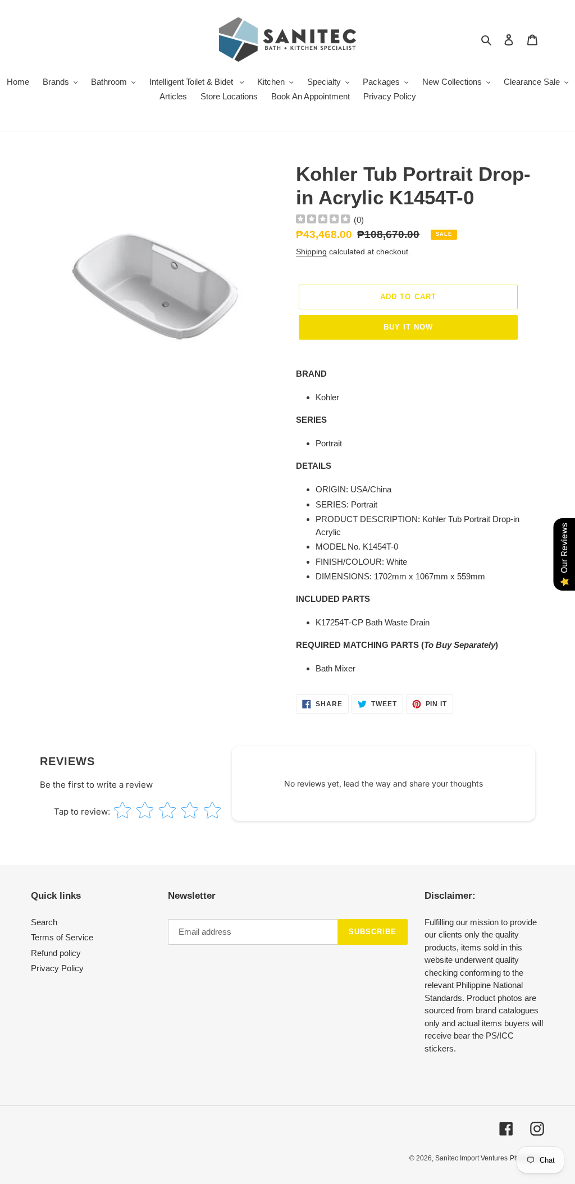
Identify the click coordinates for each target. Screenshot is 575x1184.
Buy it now (408, 327)
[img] (323, 220)
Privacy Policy (57, 968)
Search (44, 922)
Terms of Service (62, 937)
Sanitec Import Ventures (471, 1158)
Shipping (311, 251)
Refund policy (56, 953)
